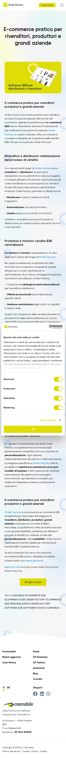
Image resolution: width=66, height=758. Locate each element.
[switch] (58, 388)
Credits (43, 751)
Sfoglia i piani (33, 582)
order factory (40, 603)
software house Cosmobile (41, 607)
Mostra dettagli (48, 420)
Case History (9, 662)
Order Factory (43, 168)
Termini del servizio (11, 751)
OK (33, 429)
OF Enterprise (40, 657)
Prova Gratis (47, 5)
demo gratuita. (34, 560)
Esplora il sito (12, 567)
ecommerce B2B (35, 595)
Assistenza (39, 668)
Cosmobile (18, 595)
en (8, 688)
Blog (35, 673)
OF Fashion (39, 662)
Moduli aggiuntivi (11, 657)
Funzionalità (9, 651)
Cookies (26, 751)
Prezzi (36, 651)
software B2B (14, 607)
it (4, 688)
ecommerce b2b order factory (25, 599)
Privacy (34, 751)
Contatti (37, 679)
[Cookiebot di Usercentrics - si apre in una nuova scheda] (49, 327)
